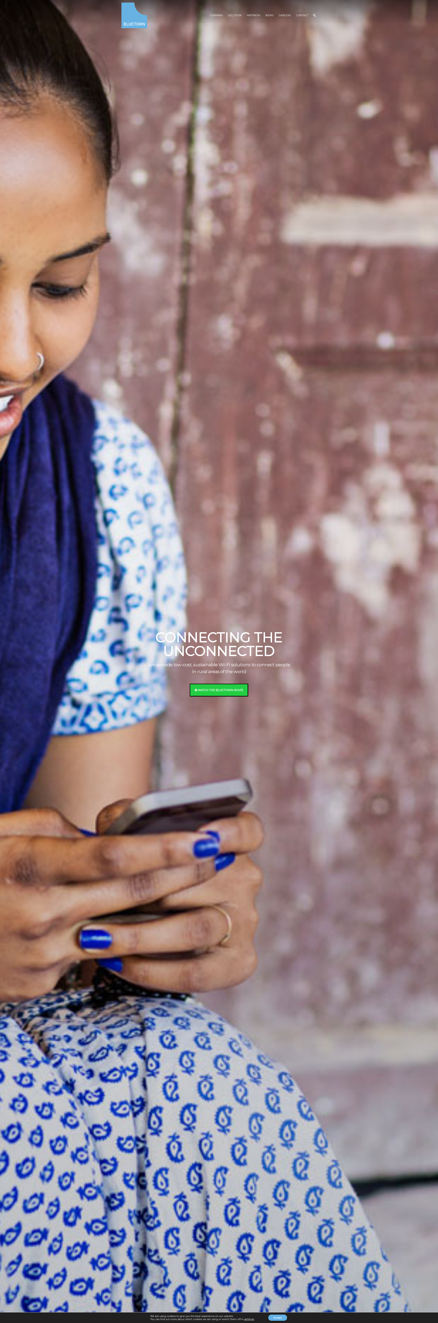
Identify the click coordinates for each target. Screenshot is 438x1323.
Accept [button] (277, 1317)
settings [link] (249, 1319)
